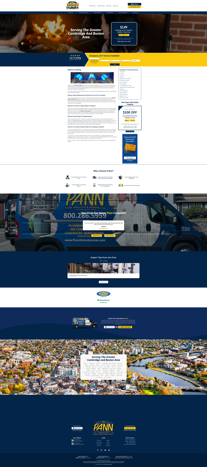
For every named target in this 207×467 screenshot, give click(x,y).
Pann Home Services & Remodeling (80, 87)
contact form (111, 140)
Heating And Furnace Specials (127, 87)
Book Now (109, 327)
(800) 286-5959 (129, 321)
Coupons (108, 445)
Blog (108, 442)
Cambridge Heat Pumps (126, 85)
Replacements (123, 96)
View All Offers (129, 131)
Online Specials (101, 5)
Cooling (122, 73)
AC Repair (122, 71)
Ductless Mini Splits (124, 80)
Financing (108, 5)
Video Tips (115, 5)
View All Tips (103, 282)
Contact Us (135, 12)
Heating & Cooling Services (129, 70)
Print (121, 34)
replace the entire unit (77, 120)
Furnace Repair (123, 82)
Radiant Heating (124, 94)
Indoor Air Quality (124, 97)
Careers (108, 440)
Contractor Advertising (107, 464)
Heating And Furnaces (125, 78)
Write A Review (110, 235)
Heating (122, 77)
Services (99, 440)
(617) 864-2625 (135, 7)
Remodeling (110, 12)
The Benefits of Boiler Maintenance (78, 275)
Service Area (99, 442)
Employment (92, 5)
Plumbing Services (83, 12)
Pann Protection (123, 12)
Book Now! (135, 4)
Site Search (99, 443)
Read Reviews (96, 235)
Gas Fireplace (123, 84)
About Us (71, 12)
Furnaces (122, 75)
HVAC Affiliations (124, 90)
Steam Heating (123, 92)
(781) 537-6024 (132, 441)
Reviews (108, 443)
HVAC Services (97, 12)
